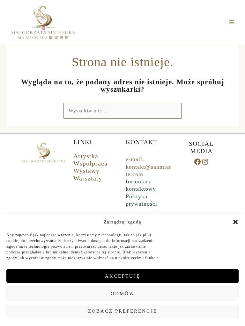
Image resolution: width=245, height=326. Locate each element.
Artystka (85, 155)
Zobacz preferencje (122, 311)
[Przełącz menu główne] (232, 22)
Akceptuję (122, 276)
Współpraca (90, 163)
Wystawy (86, 170)
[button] (235, 222)
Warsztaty (87, 178)
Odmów (123, 293)
